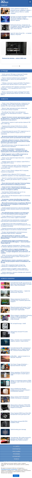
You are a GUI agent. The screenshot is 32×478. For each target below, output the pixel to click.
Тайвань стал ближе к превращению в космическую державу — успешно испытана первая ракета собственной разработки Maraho (15, 150)
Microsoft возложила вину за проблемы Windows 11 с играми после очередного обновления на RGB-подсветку (16, 204)
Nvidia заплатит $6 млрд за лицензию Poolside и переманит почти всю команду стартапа (14, 75)
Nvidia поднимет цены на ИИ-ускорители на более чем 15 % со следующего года (14, 154)
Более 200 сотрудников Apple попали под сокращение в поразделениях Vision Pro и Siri (13, 265)
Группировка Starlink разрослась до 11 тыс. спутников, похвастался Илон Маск (13, 192)
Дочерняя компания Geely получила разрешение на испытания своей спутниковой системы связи (16, 137)
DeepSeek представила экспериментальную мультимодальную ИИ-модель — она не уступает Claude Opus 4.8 (15, 242)
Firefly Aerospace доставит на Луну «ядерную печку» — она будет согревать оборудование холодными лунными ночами (16, 167)
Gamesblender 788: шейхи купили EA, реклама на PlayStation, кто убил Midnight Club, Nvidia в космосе (20, 439)
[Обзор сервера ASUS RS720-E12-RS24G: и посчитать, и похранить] (5, 399)
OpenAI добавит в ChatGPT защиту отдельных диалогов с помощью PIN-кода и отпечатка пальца (15, 269)
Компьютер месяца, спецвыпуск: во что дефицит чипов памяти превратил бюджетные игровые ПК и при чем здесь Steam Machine (20, 26)
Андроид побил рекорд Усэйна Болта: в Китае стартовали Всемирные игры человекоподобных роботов (14, 127)
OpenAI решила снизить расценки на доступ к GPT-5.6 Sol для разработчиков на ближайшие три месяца (15, 261)
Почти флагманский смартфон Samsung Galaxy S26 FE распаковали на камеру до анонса (15, 184)
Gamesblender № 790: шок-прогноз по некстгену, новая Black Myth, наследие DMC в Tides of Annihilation (21, 284)
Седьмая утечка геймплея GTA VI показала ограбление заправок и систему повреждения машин (15, 175)
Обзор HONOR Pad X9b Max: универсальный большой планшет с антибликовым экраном (20, 390)
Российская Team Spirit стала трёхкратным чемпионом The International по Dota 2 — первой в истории (14, 113)
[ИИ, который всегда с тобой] (5, 326)
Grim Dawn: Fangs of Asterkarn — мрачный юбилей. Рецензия (19, 365)
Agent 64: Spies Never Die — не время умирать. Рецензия (20, 34)
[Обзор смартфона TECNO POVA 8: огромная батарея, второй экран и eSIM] (5, 375)
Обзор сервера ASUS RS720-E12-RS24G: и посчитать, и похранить (19, 397)
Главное (4, 5)
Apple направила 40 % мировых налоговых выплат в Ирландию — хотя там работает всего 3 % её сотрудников (16, 88)
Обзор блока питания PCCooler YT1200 (19, 332)
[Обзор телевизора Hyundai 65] (5, 302)
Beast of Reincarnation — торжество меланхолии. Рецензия (20, 291)
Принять (16, 475)
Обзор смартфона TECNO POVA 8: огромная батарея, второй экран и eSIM (20, 373)
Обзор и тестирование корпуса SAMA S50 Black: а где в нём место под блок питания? (20, 382)
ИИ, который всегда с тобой (18, 323)
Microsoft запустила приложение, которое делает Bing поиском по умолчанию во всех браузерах (15, 220)
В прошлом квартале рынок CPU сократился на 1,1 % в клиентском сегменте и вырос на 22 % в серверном (15, 132)
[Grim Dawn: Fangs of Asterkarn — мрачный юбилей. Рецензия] (5, 367)
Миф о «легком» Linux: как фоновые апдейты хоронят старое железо (20, 340)
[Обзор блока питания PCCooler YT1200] (5, 334)
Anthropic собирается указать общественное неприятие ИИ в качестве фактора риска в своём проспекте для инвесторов (15, 141)
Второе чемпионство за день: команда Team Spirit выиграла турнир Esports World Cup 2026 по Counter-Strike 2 (15, 93)
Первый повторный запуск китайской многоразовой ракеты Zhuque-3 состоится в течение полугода (16, 229)
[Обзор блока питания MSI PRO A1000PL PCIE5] (5, 424)
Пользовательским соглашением (9, 469)
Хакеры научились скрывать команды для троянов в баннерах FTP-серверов (16, 273)
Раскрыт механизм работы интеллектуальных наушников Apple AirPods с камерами (14, 233)
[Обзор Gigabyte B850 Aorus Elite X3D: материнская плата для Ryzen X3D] (5, 416)
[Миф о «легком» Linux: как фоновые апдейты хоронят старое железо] (5, 342)
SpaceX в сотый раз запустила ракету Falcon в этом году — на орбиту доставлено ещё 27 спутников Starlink (15, 179)
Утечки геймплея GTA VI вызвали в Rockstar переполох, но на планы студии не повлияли (13, 217)
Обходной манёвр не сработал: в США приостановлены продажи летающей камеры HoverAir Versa (14, 237)
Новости (4, 99)
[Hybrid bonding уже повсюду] (5, 432)
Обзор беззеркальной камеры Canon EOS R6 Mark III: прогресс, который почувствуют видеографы (20, 308)
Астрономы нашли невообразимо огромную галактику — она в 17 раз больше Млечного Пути (15, 200)
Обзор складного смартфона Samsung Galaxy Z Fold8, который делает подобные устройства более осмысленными (21, 317)
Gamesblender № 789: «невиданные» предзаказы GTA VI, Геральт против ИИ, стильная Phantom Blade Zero (20, 349)
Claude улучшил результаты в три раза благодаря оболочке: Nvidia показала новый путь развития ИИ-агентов (15, 209)
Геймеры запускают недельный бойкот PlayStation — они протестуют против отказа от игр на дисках (16, 83)
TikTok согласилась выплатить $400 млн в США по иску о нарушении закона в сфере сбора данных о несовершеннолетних (15, 256)
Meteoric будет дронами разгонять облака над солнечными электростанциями (14, 109)
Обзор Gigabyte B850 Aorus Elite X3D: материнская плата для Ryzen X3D (20, 414)
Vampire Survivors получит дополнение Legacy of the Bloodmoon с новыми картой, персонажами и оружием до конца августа (16, 118)
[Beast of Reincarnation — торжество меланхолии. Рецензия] (5, 293)
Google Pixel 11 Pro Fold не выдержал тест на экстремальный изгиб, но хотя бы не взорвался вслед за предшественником (15, 225)
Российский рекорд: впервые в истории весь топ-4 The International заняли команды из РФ (15, 213)
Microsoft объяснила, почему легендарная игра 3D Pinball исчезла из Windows (15, 146)
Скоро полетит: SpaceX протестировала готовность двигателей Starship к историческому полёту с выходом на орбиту (15, 188)
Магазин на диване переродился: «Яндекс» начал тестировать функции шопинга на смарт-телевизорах (15, 246)
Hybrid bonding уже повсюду (18, 429)
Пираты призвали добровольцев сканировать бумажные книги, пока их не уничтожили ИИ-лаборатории (14, 79)
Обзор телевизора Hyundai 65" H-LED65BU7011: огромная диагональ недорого (20, 300)
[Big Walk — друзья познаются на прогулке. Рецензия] (5, 359)
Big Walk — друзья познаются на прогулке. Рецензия (20, 357)
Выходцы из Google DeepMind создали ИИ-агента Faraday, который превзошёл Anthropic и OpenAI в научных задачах (21, 18)
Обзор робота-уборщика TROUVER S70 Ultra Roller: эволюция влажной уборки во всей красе (20, 406)
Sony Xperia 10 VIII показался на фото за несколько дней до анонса (15, 196)
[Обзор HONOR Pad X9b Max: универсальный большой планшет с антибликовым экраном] (5, 391)
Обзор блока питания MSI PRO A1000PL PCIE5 (18, 422)
